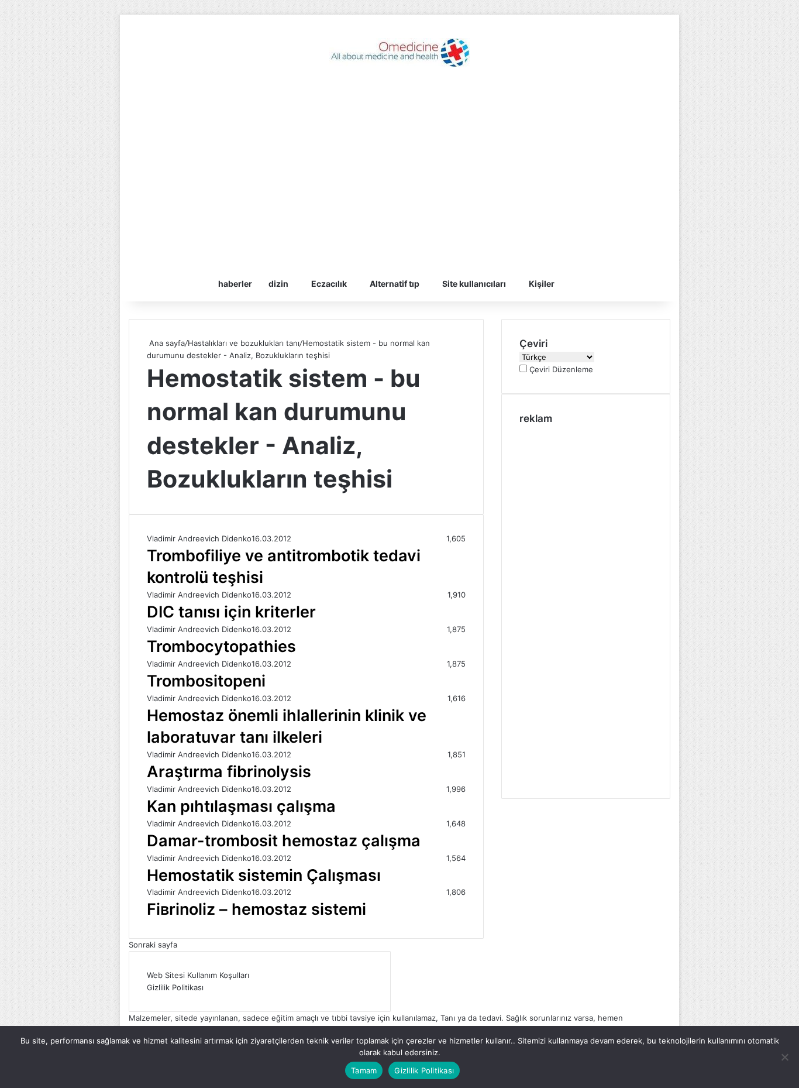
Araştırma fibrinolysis (229, 771)
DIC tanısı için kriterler (231, 612)
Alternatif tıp (394, 284)
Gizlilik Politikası (175, 987)
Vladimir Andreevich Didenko (199, 538)
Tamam (364, 1070)
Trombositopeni (206, 681)
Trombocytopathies (221, 646)
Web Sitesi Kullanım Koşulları (198, 975)
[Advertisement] (399, 173)
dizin (278, 284)
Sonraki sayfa (153, 944)
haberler (235, 284)
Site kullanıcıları (474, 284)
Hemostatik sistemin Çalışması (264, 875)
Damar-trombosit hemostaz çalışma (284, 840)
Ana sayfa (166, 343)
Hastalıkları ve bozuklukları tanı (243, 343)
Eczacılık (329, 284)
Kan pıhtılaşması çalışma (241, 806)
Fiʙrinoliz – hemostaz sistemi (256, 909)
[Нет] (784, 1057)
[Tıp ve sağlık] (399, 52)
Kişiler (542, 284)
